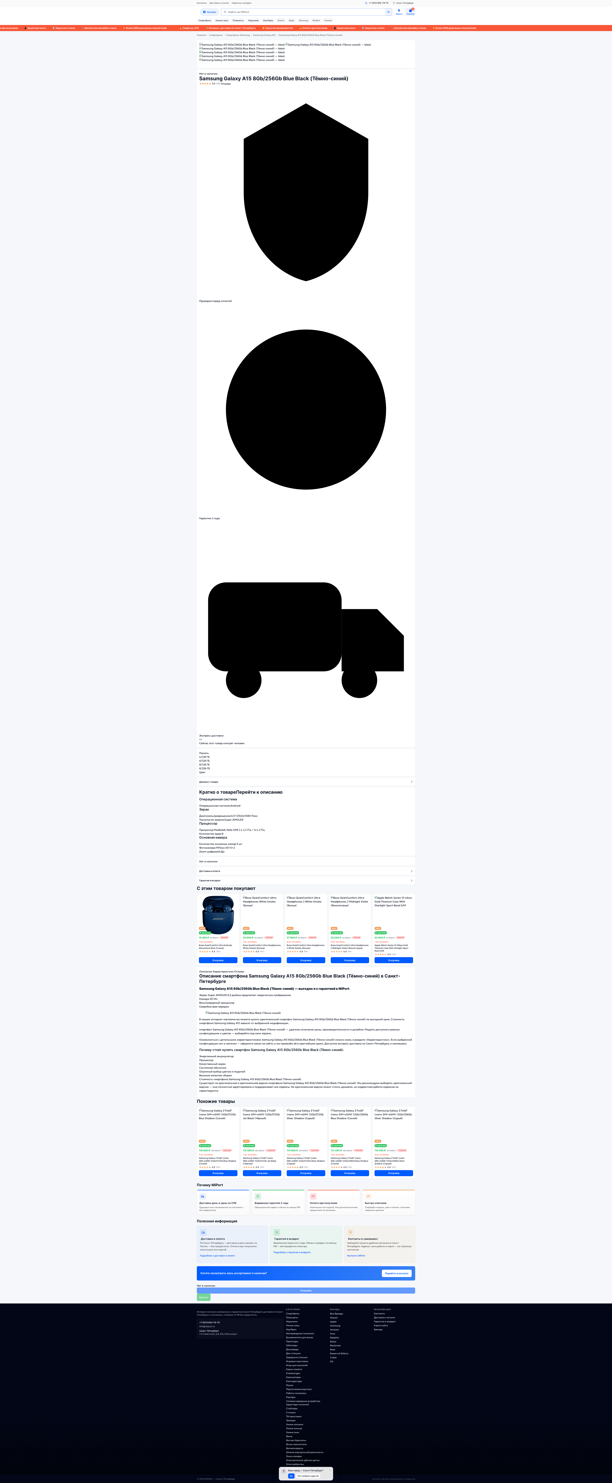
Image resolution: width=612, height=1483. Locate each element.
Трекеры (291, 1420)
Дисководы (292, 1349)
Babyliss (334, 1337)
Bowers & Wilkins (339, 1353)
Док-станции (293, 1353)
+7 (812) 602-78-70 (209, 1322)
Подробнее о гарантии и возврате (292, 1252)
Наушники (253, 20)
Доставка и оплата (219, 3)
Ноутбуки (268, 20)
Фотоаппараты (294, 1448)
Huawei (328, 20)
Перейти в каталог (397, 1273)
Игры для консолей (297, 1365)
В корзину (218, 960)
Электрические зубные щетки (303, 1460)
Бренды (378, 1329)
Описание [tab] (205, 971)
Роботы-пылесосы (296, 1393)
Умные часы (221, 20)
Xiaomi (280, 20)
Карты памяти (294, 1369)
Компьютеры (293, 1377)
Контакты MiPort (356, 1255)
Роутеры (290, 1397)
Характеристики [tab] (223, 971)
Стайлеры (292, 1408)
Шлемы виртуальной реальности (304, 1452)
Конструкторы (294, 1381)
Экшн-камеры (294, 1456)
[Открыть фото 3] (242, 48)
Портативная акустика (299, 1389)
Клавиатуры (293, 1373)
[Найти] (388, 11)
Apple (291, 20)
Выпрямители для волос (299, 1337)
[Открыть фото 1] (242, 45)
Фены (289, 1436)
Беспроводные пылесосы (300, 1333)
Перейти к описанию (259, 792)
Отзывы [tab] (239, 971)
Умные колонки (294, 1424)
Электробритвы (295, 1464)
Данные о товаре (208, 781)
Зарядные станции (297, 1357)
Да (291, 1476)
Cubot (333, 1357)
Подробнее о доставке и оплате (217, 1255)
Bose (332, 1349)
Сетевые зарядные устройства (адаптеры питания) (303, 1403)
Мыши (289, 1385)
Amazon (334, 1329)
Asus (332, 1333)
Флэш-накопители (296, 1444)
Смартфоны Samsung (238, 35)
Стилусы (291, 1412)
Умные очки (292, 1432)
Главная (201, 35)
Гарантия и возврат (241, 3)
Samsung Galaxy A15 (264, 35)
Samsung (303, 20)
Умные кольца (294, 1428)
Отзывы (226, 83)
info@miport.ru (207, 1326)
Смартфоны (205, 20)
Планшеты (238, 20)
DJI (331, 1361)
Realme (316, 20)
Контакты (202, 3)
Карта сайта (381, 1325)
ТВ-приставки (294, 1416)
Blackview (335, 1345)
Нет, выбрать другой (308, 1476)
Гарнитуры (292, 1341)
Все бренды (336, 1313)
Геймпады (291, 1345)
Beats (333, 1341)
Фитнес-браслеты (296, 1440)
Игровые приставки (297, 1361)
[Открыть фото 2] (328, 45)
